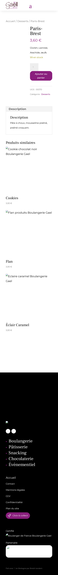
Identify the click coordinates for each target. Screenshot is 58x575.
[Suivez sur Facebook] (8, 431)
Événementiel (22, 465)
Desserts (22, 21)
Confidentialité (14, 502)
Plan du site (12, 508)
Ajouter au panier (41, 76)
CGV (8, 496)
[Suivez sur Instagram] (13, 431)
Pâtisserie (18, 447)
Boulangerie (21, 441)
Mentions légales (15, 490)
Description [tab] (17, 109)
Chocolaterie (21, 459)
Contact (10, 483)
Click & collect (20, 515)
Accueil (10, 21)
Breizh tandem (36, 568)
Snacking (18, 453)
